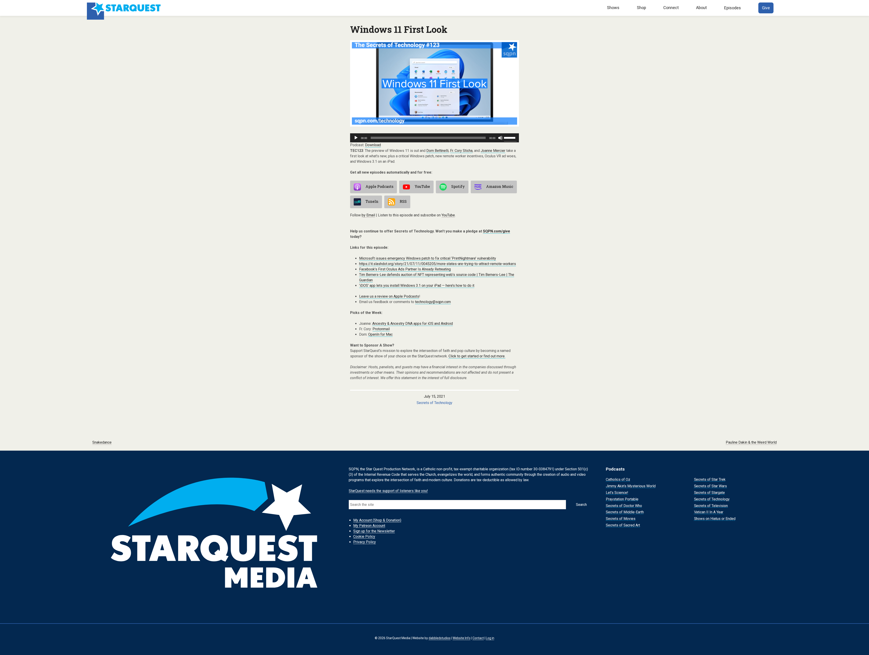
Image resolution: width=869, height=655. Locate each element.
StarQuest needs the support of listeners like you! (388, 491)
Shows (613, 7)
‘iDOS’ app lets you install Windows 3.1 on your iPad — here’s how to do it (416, 285)
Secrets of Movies (620, 518)
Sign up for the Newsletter (374, 531)
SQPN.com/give (496, 231)
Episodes (732, 7)
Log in (490, 638)
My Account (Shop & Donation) (377, 520)
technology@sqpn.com (433, 302)
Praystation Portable (622, 499)
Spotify (458, 186)
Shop (641, 7)
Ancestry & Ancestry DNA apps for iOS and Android (412, 323)
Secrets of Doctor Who (624, 506)
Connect (671, 7)
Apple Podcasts (379, 186)
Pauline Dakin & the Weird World (751, 442)
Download (373, 145)
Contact (478, 638)
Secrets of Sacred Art (623, 525)
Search (581, 504)
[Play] (356, 138)
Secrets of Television (711, 506)
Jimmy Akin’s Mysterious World (631, 486)
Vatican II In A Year (708, 512)
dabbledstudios (440, 638)
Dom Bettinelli (437, 150)
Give (766, 7)
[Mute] (500, 138)
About (701, 7)
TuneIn (371, 201)
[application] (434, 137)
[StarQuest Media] (124, 8)
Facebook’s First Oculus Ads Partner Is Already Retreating (405, 269)
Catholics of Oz (618, 480)
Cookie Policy (364, 536)
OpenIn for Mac (380, 334)
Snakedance (102, 442)
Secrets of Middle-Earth (625, 512)
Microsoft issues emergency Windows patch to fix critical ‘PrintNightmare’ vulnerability (427, 258)
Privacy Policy (364, 542)
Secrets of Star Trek (710, 480)
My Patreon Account (369, 526)
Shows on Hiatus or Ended (715, 518)
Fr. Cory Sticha (461, 150)
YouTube (422, 186)
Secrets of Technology (434, 403)
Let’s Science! (617, 492)
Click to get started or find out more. (477, 356)
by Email (368, 215)
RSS (403, 201)
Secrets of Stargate (709, 492)
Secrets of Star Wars (710, 486)
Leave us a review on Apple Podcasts (389, 296)
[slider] (510, 137)
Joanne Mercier (493, 150)
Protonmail (381, 329)
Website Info (461, 638)
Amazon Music (499, 186)
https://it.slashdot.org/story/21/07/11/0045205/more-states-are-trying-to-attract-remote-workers (437, 264)
